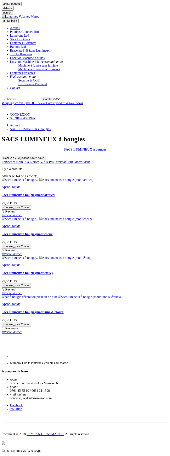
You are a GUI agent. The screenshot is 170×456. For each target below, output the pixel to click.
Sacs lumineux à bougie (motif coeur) (27, 234)
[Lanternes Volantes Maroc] (20, 16)
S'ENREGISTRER (22, 118)
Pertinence (9, 162)
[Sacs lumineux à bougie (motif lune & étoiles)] (89, 297)
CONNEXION (20, 114)
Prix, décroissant (79, 162)
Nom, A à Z (23, 157)
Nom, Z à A (41, 162)
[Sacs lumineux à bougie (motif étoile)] (65, 258)
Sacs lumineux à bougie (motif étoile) (27, 273)
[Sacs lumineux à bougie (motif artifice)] (66, 180)
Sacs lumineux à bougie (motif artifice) (28, 195)
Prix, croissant (58, 162)
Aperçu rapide (11, 187)
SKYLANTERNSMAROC (45, 434)
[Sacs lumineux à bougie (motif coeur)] (65, 219)
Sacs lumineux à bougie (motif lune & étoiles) (33, 312)
